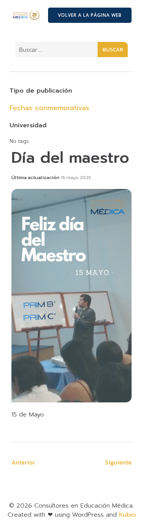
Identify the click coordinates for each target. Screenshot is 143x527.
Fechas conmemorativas (49, 108)
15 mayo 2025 (76, 177)
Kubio (127, 514)
